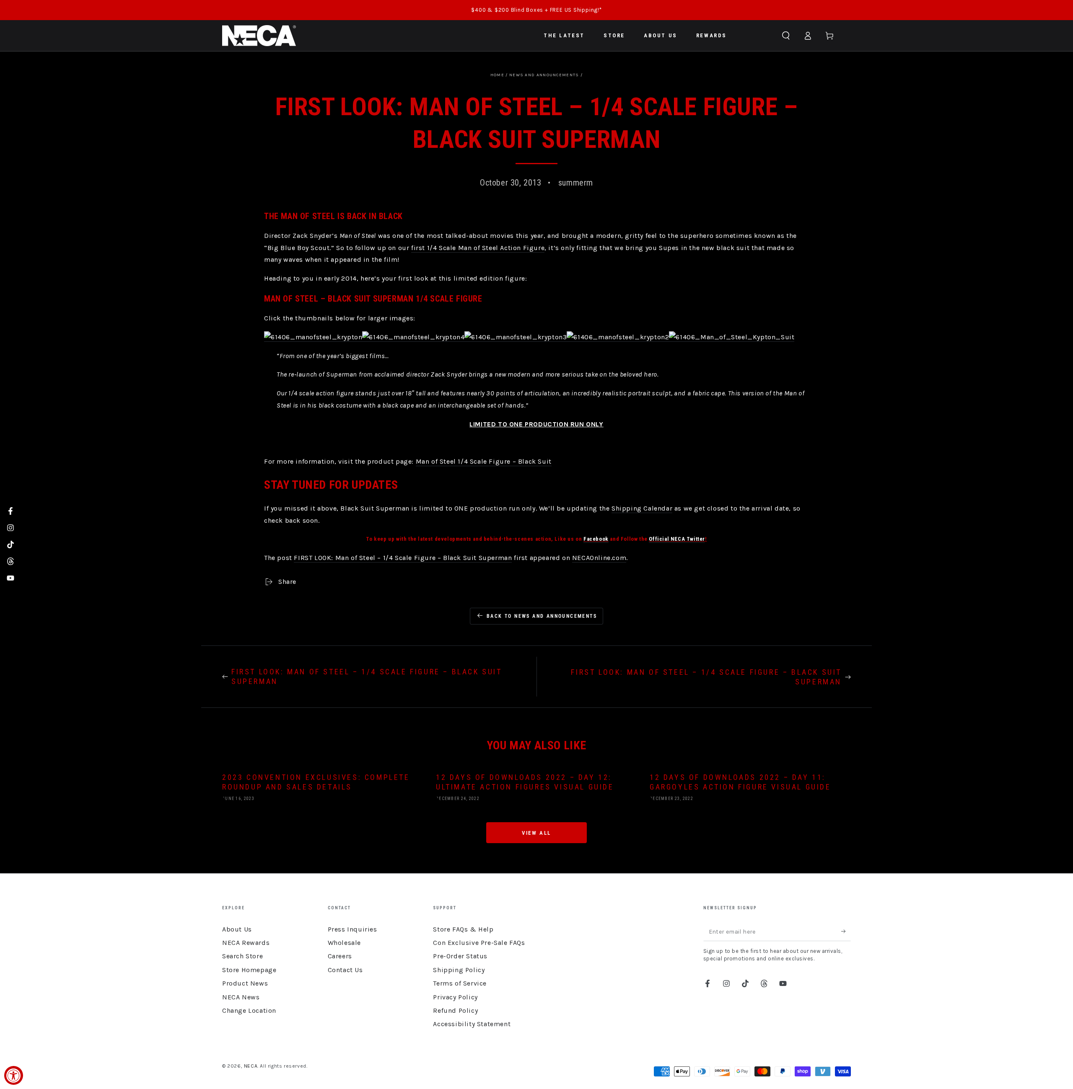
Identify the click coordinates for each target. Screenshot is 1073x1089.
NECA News (240, 997)
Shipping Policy (459, 970)
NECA (250, 1066)
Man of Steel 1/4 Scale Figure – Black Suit (484, 461)
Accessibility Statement (472, 1024)
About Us (237, 929)
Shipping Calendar (642, 508)
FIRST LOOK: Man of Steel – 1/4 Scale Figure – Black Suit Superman (403, 558)
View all (536, 833)
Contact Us (345, 970)
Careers (340, 956)
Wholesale (344, 943)
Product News (245, 983)
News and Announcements (544, 74)
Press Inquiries (352, 929)
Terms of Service (460, 983)
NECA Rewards (246, 943)
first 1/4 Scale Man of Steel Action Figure (477, 248)
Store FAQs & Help (463, 929)
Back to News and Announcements (542, 616)
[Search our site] (786, 35)
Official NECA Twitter (677, 539)
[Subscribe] (846, 931)
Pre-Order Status (460, 956)
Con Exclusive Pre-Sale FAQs (479, 943)
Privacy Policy (455, 997)
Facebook (596, 539)
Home (497, 74)
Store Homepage (249, 970)
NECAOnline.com (599, 558)
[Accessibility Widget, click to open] (13, 1075)
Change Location (249, 1010)
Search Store (242, 956)
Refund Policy (455, 1010)
